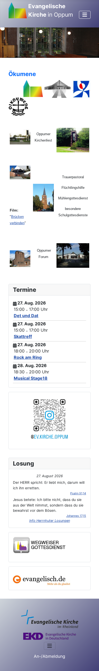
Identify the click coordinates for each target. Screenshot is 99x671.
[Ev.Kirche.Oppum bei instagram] (49, 418)
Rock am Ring (28, 357)
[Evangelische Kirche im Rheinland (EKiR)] (50, 618)
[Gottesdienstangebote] (39, 544)
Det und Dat (26, 315)
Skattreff (23, 336)
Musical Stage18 (31, 378)
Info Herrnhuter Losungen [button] (49, 521)
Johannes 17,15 (76, 516)
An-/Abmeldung (49, 656)
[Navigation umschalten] (85, 15)
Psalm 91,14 (78, 493)
